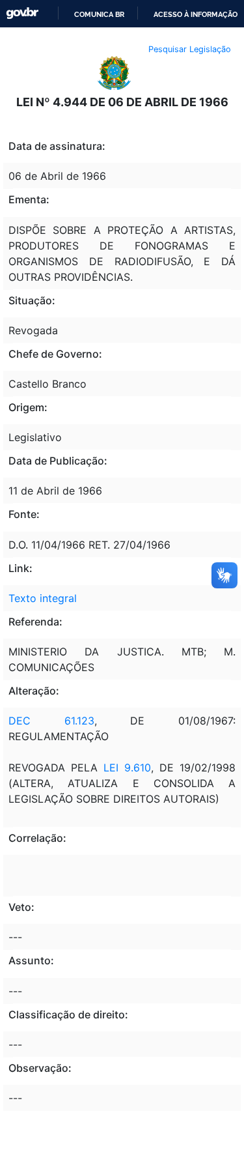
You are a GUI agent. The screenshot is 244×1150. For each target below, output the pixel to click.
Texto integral (42, 598)
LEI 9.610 (124, 767)
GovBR (22, 13)
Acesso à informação (195, 14)
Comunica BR (99, 14)
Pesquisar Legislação (189, 49)
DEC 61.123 (51, 720)
